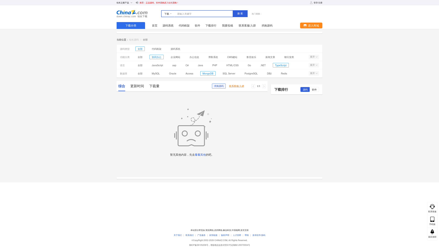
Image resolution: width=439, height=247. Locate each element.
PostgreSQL (251, 73)
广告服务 (201, 234)
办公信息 (194, 57)
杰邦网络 (218, 230)
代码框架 (184, 25)
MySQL (156, 73)
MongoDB (208, 73)
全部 (140, 48)
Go (249, 65)
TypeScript (281, 65)
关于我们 (178, 234)
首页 (154, 25)
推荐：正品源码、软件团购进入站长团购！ (159, 2)
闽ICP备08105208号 (198, 244)
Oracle (172, 73)
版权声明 (225, 234)
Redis (284, 73)
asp (174, 65)
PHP (214, 65)
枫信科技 (227, 230)
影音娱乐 (251, 57)
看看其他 (200, 155)
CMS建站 (232, 57)
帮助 (247, 234)
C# (187, 65)
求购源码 (219, 86)
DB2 (269, 73)
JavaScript (157, 65)
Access (189, 73)
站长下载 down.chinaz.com (132, 13)
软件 (197, 25)
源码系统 (168, 25)
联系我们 (190, 234)
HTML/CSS (232, 65)
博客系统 (213, 57)
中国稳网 (236, 230)
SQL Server (229, 73)
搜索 (240, 13)
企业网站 (175, 57)
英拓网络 (209, 230)
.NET (263, 65)
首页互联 (244, 230)
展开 (313, 56)
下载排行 (210, 25)
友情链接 (213, 234)
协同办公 (156, 57)
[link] (145, 39)
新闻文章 (270, 57)
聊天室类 (289, 57)
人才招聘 (237, 234)
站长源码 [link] (134, 39)
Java (200, 65)
